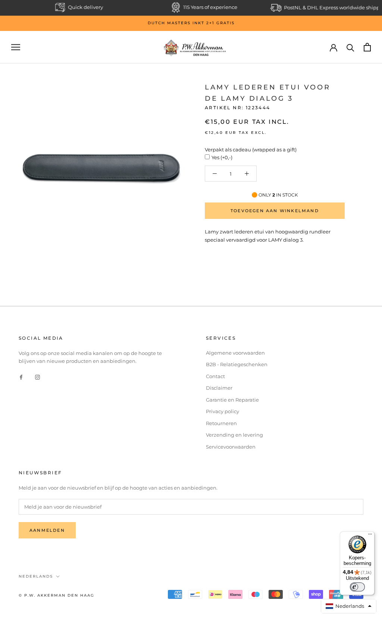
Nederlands (36, 576)
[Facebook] (21, 377)
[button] (348, 606)
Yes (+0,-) (222, 157)
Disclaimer (219, 388)
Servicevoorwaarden (231, 447)
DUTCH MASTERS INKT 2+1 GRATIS (191, 23)
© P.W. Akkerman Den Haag (56, 595)
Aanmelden (47, 530)
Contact (215, 376)
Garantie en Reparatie (232, 400)
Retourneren (221, 423)
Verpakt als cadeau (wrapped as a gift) (251, 150)
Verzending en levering (234, 435)
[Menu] (370, 535)
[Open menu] (15, 47)
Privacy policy (222, 411)
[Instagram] (37, 377)
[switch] (357, 586)
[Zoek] (350, 47)
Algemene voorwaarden (235, 353)
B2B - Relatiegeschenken (236, 364)
